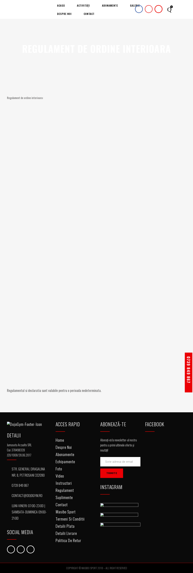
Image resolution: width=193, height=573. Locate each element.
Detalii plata (65, 526)
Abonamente (65, 454)
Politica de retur (68, 540)
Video (60, 475)
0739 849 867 (188, 369)
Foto (59, 468)
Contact (62, 504)
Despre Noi (64, 447)
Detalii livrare (66, 533)
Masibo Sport (66, 511)
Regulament (65, 490)
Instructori (64, 483)
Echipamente (65, 461)
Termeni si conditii (70, 518)
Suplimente (64, 497)
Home (60, 440)
